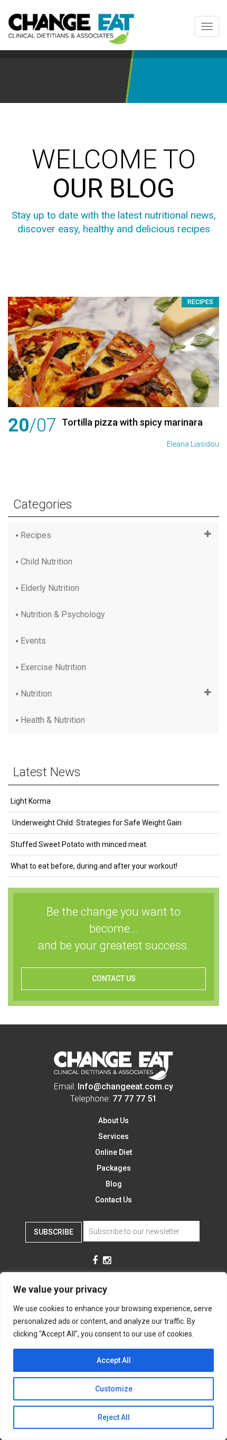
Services (113, 1136)
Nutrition (36, 694)
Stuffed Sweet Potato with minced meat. (79, 844)
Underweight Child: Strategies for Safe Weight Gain (96, 822)
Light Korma (31, 801)
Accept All (114, 1360)
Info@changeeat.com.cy (125, 1086)
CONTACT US (114, 978)
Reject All (114, 1417)
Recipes (200, 302)
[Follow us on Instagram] (107, 1261)
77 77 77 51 (134, 1099)
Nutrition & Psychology (63, 614)
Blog (114, 1184)
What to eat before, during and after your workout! (94, 866)
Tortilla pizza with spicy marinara (132, 422)
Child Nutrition (46, 562)
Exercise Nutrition (53, 667)
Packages (114, 1168)
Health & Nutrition (53, 720)
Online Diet (113, 1152)
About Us (113, 1120)
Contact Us (113, 1200)
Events (33, 641)
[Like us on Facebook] (95, 1261)
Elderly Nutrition (50, 588)
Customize (114, 1389)
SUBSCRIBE (53, 1232)
